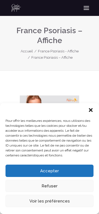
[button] (91, 110)
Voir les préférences (49, 201)
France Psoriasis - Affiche (58, 51)
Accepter (49, 170)
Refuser (49, 186)
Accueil (27, 51)
